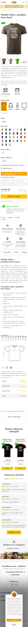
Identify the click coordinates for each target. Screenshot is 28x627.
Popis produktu (7, 252)
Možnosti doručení (7, 168)
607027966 (15, 575)
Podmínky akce (10, 213)
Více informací (4, 96)
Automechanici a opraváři (22, 390)
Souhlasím (14, 620)
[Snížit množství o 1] (20, 190)
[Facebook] (13, 584)
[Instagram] (16, 584)
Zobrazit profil (13, 548)
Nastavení (14, 624)
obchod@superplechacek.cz (15, 572)
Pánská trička (23, 386)
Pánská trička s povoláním (22, 381)
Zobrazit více (14, 532)
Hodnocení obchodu (14, 474)
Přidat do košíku (14, 196)
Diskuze (16, 252)
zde (20, 614)
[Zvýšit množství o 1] (25, 190)
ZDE (10, 327)
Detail (7, 468)
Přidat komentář (14, 417)
